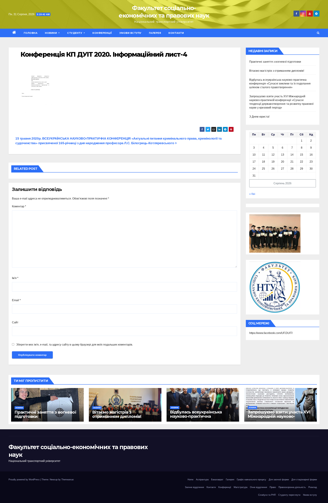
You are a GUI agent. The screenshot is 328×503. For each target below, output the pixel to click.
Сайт (15, 322)
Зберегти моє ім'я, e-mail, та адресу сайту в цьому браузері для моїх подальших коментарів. (74, 344)
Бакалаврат (217, 479)
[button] (318, 32)
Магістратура (240, 487)
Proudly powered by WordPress (24, 479)
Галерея (155, 32)
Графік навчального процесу (251, 479)
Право (273, 487)
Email (16, 300)
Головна (31, 32)
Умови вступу (130, 32)
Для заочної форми (279, 479)
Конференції (102, 32)
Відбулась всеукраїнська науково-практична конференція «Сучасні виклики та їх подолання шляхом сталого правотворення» (280, 83)
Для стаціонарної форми (304, 479)
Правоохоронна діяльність (292, 487)
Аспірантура (202, 479)
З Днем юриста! (259, 116)
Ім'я (15, 278)
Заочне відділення (194, 487)
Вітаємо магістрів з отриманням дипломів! (276, 70)
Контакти (176, 32)
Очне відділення (258, 487)
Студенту (75, 32)
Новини (51, 32)
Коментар (19, 206)
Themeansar (67, 479)
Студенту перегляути (289, 495)
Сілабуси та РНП (267, 495)
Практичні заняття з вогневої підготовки (275, 61)
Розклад (312, 487)
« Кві (252, 193)
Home (190, 479)
